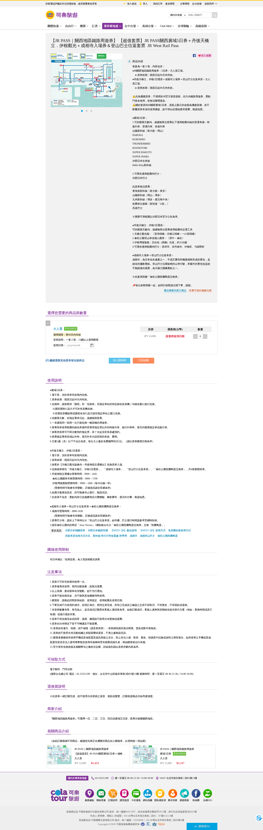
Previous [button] (55, 80)
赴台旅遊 (197, 3)
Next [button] (117, 80)
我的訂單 (157, 3)
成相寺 (133, 535)
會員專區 (170, 3)
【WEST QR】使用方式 (152, 530)
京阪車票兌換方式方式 (77, 535)
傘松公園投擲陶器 (168, 535)
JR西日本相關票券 (75, 530)
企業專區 (184, 3)
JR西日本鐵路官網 (98, 530)
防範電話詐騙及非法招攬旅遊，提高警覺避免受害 (71, 3)
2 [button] (86, 111)
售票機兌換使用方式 (179, 530)
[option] (86, 80)
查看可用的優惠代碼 (200, 290)
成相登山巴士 (147, 535)
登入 (145, 3)
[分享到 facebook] (194, 55)
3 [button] (91, 111)
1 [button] (82, 111)
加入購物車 (119, 360)
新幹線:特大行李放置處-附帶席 (110, 535)
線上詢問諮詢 (259, 818)
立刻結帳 (143, 360)
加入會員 (132, 3)
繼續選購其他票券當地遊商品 (67, 360)
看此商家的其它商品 (175, 290)
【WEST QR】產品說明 (124, 530)
